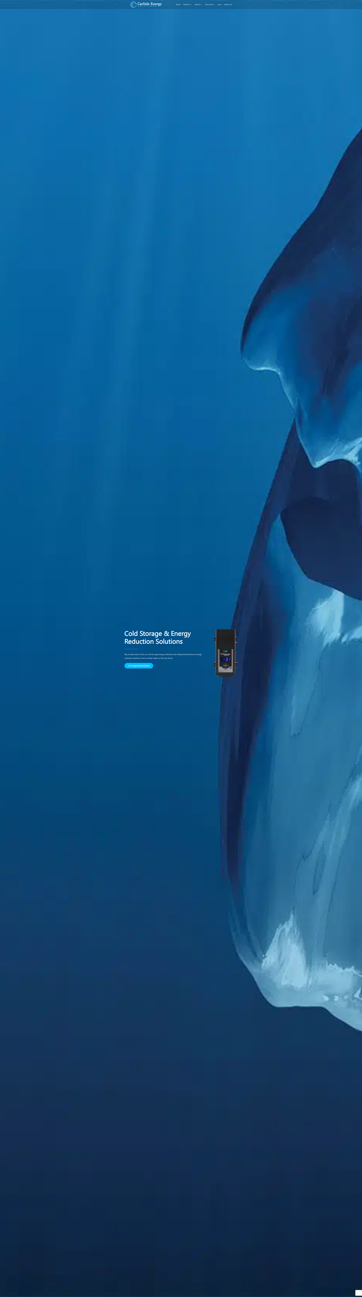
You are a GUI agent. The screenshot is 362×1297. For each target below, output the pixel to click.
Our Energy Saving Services (139, 665)
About (178, 4)
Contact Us (228, 4)
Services (198, 4)
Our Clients (209, 4)
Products (186, 4)
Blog (219, 4)
